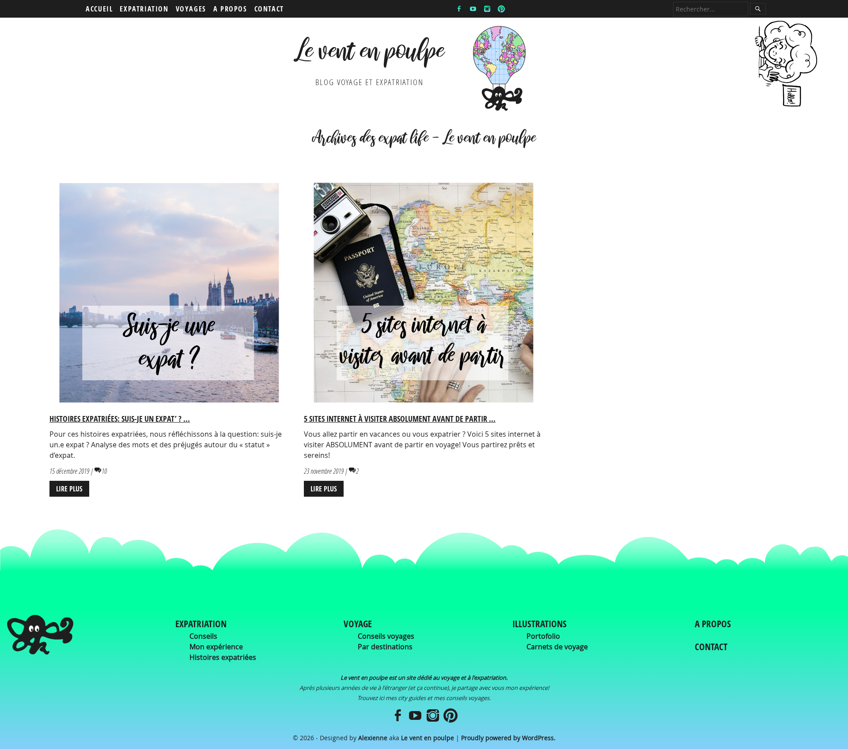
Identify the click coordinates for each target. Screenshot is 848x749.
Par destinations (385, 647)
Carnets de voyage (557, 647)
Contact (269, 9)
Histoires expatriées (222, 657)
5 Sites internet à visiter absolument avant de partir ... (400, 418)
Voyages (191, 9)
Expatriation (144, 9)
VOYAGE (358, 624)
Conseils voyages (386, 636)
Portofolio (543, 636)
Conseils (203, 636)
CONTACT (711, 646)
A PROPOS (713, 624)
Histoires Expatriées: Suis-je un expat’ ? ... (119, 418)
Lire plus (69, 489)
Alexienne (372, 738)
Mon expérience (216, 647)
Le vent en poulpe (369, 54)
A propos (230, 9)
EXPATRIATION (201, 624)
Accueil (99, 9)
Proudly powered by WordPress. (508, 738)
